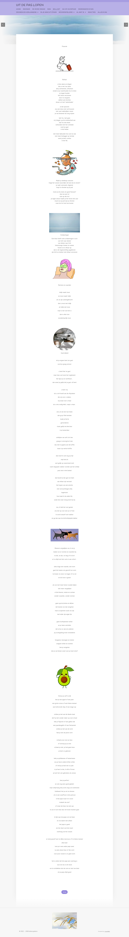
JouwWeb (107, 931)
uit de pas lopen (30, 5)
